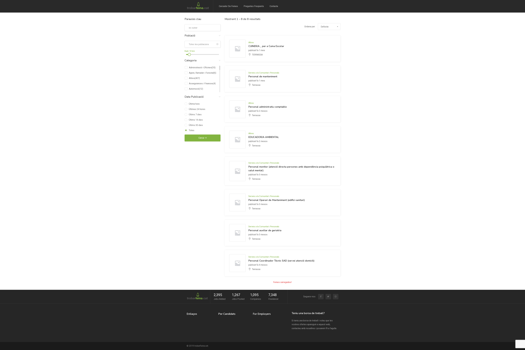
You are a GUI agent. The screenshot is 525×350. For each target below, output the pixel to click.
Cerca (202, 138)
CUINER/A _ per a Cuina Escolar (266, 46)
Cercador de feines (228, 6)
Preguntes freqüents (254, 6)
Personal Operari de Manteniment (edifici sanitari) (276, 200)
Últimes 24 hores (197, 109)
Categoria (190, 60)
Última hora (194, 104)
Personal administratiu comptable (267, 106)
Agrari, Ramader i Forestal (201, 73)
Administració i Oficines (200, 67)
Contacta (274, 6)
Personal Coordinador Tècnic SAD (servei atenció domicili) (281, 260)
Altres (192, 78)
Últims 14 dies (196, 120)
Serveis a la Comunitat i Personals (263, 73)
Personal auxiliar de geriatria (264, 230)
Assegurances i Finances (201, 83)
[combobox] (329, 26)
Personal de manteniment (262, 76)
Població (190, 35)
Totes (191, 130)
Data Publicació (194, 97)
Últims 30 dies (196, 125)
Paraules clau (193, 19)
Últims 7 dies (195, 114)
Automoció (194, 89)
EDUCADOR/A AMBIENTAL (263, 137)
